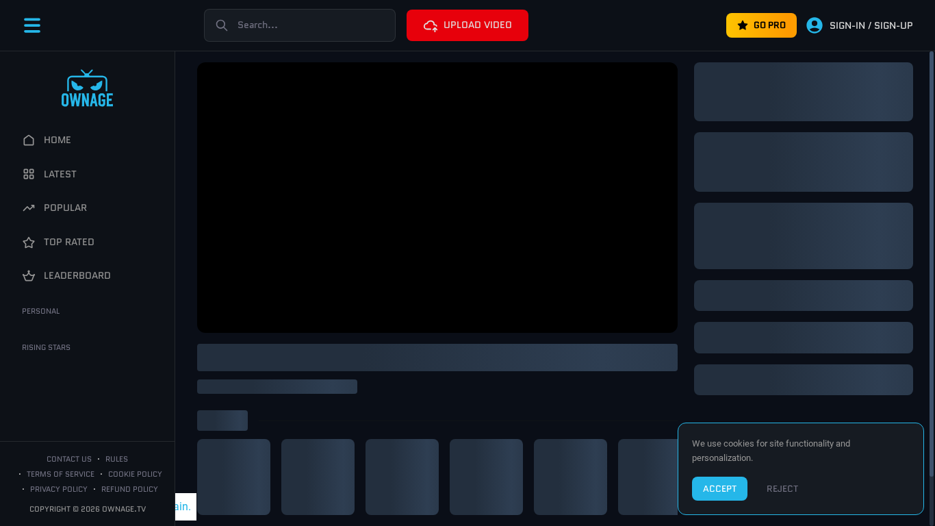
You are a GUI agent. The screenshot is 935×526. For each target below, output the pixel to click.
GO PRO (770, 25)
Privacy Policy (59, 489)
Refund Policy (129, 489)
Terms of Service (60, 473)
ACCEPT (720, 488)
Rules (116, 458)
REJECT (782, 488)
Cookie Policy (135, 473)
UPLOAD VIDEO (478, 25)
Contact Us (69, 458)
